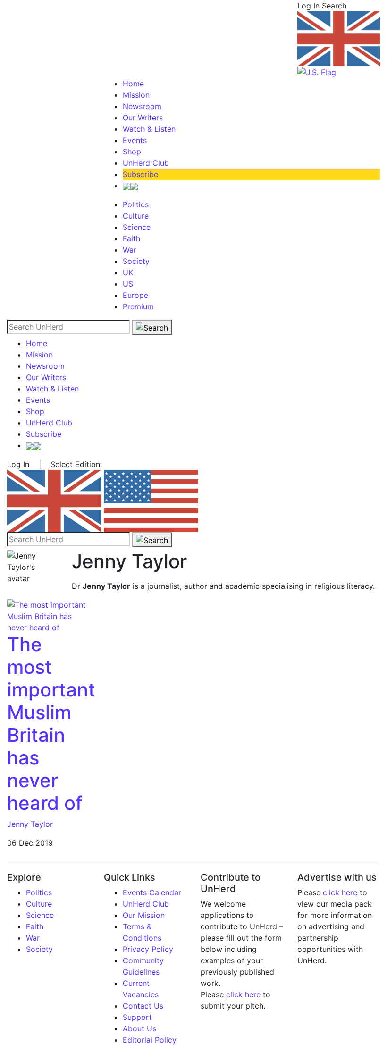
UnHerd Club (146, 163)
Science (137, 227)
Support (137, 1017)
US (128, 284)
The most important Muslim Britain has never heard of (51, 724)
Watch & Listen (149, 129)
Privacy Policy (148, 949)
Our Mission (144, 915)
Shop (132, 151)
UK (128, 272)
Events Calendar (152, 892)
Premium (138, 306)
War (129, 250)
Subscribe (140, 174)
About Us (139, 1028)
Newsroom (142, 106)
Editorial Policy (150, 1040)
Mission (136, 95)
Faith (131, 238)
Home (133, 83)
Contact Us (143, 1006)
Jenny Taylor (30, 824)
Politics (136, 204)
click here (243, 994)
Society (136, 261)
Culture (136, 216)
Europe (135, 295)
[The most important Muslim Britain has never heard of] (48, 615)
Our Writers (143, 117)
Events (135, 140)
